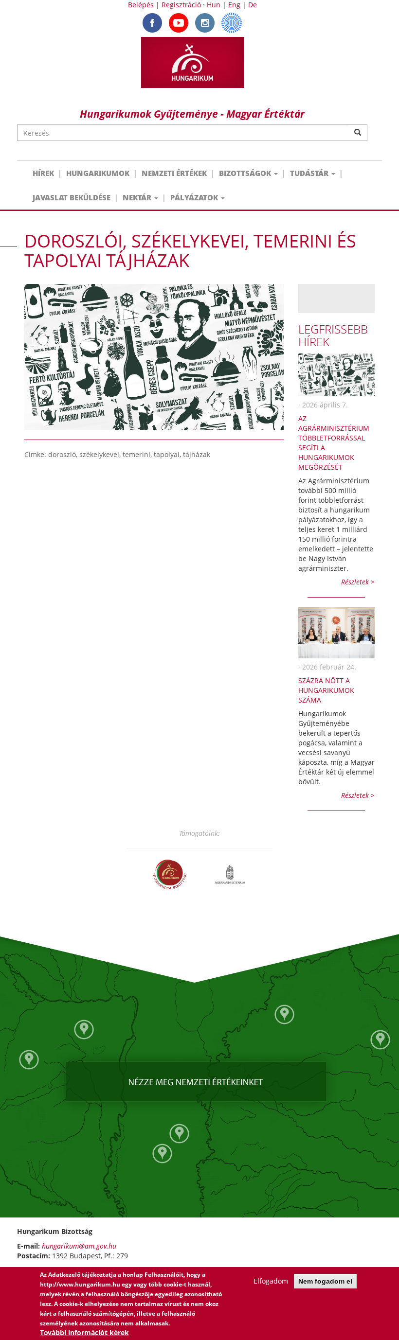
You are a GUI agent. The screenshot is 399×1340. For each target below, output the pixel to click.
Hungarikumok (97, 173)
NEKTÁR (138, 197)
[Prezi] (231, 22)
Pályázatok (195, 197)
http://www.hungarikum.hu (80, 1284)
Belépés (141, 4)
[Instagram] (205, 22)
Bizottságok (246, 173)
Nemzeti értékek (174, 173)
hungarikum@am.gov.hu (79, 1246)
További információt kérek (84, 1332)
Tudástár (310, 173)
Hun (213, 4)
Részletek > (358, 581)
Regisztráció (181, 4)
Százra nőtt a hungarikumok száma (326, 690)
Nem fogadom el (325, 1281)
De (252, 4)
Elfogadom (271, 1281)
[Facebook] (152, 22)
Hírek (43, 173)
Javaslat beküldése (71, 197)
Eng (234, 4)
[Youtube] (178, 22)
